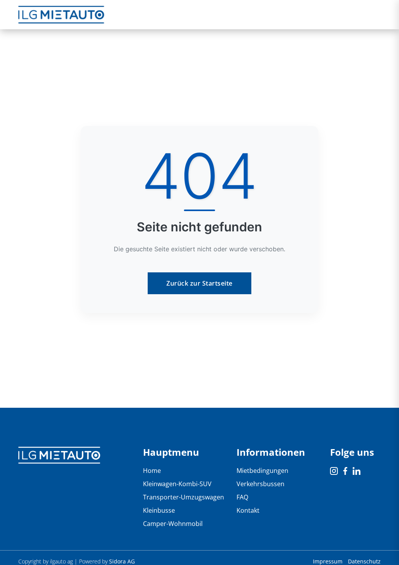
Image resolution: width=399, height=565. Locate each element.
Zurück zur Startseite (199, 283)
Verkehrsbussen (260, 484)
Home (152, 470)
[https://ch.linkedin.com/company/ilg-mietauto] (356, 470)
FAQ (242, 497)
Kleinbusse (159, 510)
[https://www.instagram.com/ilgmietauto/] (335, 470)
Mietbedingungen (262, 470)
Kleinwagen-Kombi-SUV (177, 484)
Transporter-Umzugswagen (183, 497)
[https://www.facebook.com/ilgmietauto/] (346, 470)
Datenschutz (364, 561)
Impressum (328, 561)
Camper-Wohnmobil (173, 523)
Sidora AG (122, 561)
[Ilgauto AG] (59, 454)
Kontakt (248, 510)
